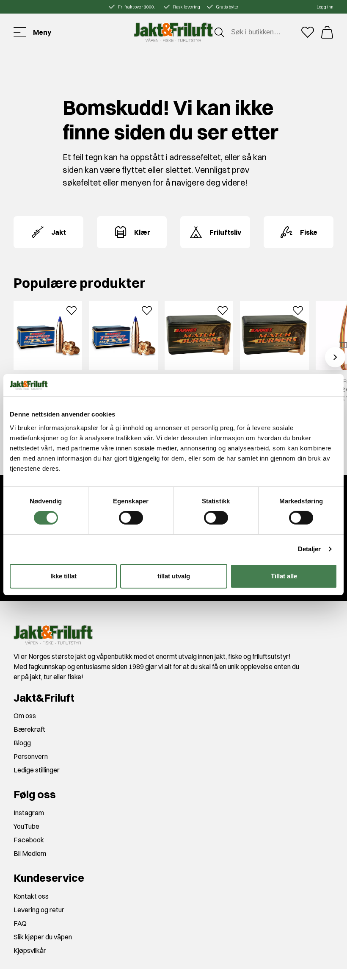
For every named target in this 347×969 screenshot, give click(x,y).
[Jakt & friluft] (173, 32)
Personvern (31, 756)
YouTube (26, 826)
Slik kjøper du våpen (43, 937)
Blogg (22, 743)
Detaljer (309, 549)
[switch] (131, 518)
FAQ (20, 923)
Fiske (308, 232)
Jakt (58, 232)
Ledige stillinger (37, 770)
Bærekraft (29, 729)
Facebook (29, 840)
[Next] (335, 357)
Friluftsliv (225, 232)
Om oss (25, 715)
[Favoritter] (307, 32)
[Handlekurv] (327, 32)
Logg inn (325, 7)
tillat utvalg (173, 576)
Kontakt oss (31, 896)
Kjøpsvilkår (30, 950)
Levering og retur (39, 909)
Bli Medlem (30, 853)
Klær (142, 232)
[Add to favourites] (71, 309)
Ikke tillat (63, 576)
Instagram (29, 812)
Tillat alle (284, 576)
